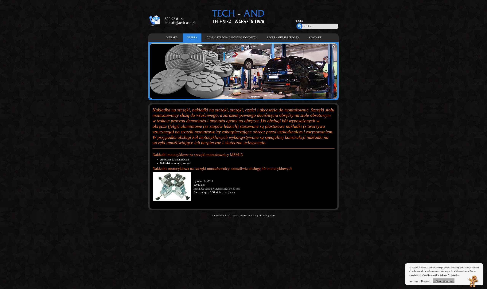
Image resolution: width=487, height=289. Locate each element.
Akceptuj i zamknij (443, 281)
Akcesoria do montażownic (174, 159)
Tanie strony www (266, 215)
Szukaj (299, 20)
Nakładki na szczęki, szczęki (175, 163)
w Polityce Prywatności (448, 275)
